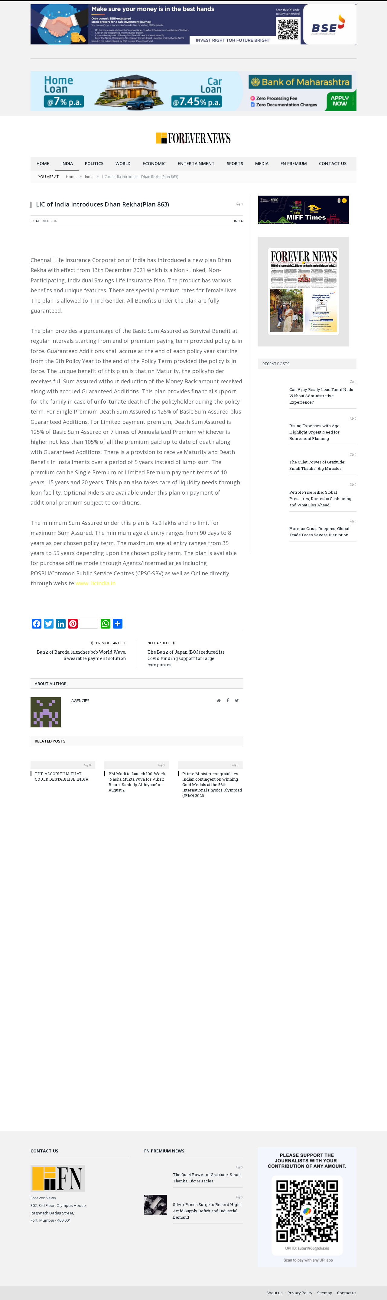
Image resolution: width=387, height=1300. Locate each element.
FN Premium (294, 163)
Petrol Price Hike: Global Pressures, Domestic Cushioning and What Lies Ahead (320, 498)
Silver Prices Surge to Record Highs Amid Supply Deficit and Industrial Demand (207, 1211)
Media (261, 163)
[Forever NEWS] (193, 136)
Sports (235, 163)
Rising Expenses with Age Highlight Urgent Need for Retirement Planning (314, 432)
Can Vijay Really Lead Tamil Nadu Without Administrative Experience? (321, 396)
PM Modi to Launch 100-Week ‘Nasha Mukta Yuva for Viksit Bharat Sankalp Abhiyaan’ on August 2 (137, 782)
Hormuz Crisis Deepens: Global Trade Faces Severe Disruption (319, 532)
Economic (154, 163)
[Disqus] (137, 884)
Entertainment (196, 163)
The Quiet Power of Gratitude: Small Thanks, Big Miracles (317, 465)
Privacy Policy (300, 1292)
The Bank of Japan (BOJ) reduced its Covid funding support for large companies (186, 658)
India (67, 163)
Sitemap (324, 1292)
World (123, 163)
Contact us (332, 163)
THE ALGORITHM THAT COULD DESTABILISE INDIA (62, 776)
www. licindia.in (94, 583)
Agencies (43, 221)
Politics (94, 163)
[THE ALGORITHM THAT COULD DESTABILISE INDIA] (63, 761)
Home (43, 163)
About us (274, 1292)
